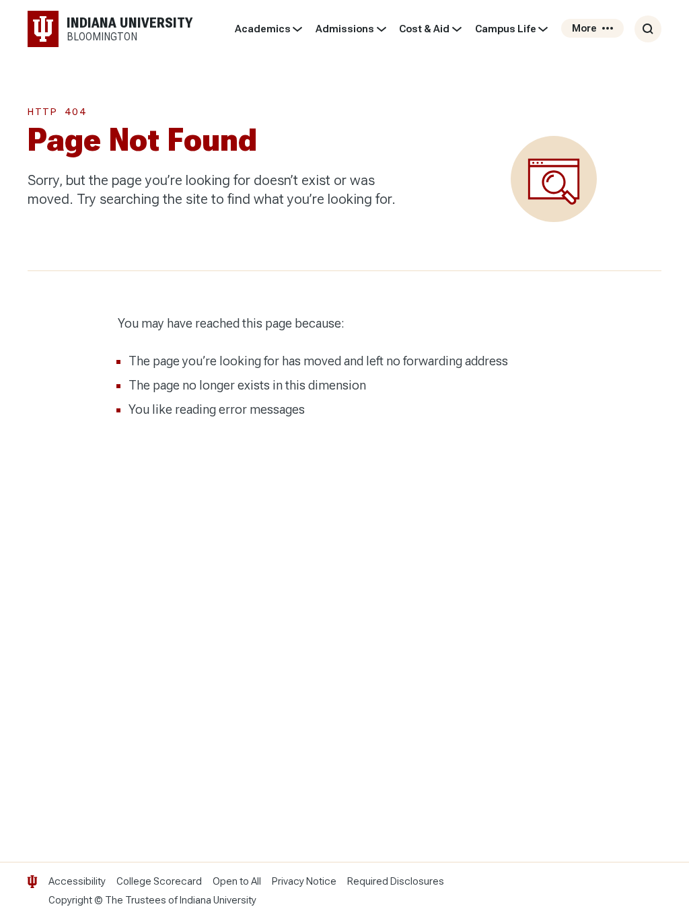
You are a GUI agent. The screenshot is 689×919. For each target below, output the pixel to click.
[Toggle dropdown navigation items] (298, 29)
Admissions (345, 29)
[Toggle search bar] (647, 28)
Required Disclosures (395, 881)
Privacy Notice (304, 881)
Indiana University (218, 900)
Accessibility (77, 881)
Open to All (237, 881)
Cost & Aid (424, 29)
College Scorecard (159, 881)
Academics (263, 29)
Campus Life (505, 29)
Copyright (70, 900)
